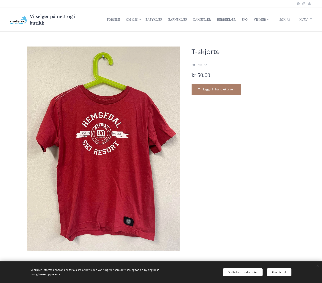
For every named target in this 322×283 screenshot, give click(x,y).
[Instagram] (304, 4)
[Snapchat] (309, 4)
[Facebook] (298, 4)
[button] (285, 19)
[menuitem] (114, 19)
